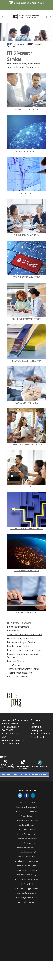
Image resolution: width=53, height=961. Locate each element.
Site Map (35, 720)
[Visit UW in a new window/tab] (26, 2)
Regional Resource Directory (26, 361)
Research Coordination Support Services (22, 655)
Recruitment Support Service (26, 319)
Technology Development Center (26, 528)
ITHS (9, 44)
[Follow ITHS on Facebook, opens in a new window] (26, 795)
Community (36, 726)
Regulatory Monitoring (26, 403)
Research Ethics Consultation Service (25, 650)
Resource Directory (16, 661)
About (34, 723)
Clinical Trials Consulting (27, 235)
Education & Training (41, 733)
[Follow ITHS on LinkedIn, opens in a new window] (33, 795)
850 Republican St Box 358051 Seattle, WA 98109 (10, 730)
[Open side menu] (50, 16)
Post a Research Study (26, 612)
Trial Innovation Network (26, 570)
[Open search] (47, 16)
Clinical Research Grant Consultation (24, 634)
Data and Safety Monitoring (26, 277)
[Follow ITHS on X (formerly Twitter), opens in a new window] (20, 795)
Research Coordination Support (26, 445)
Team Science (26, 487)
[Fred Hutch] (23, 764)
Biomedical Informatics (26, 151)
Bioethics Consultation (26, 109)
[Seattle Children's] (40, 764)
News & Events (38, 737)
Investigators (20, 44)
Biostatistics (26, 193)
